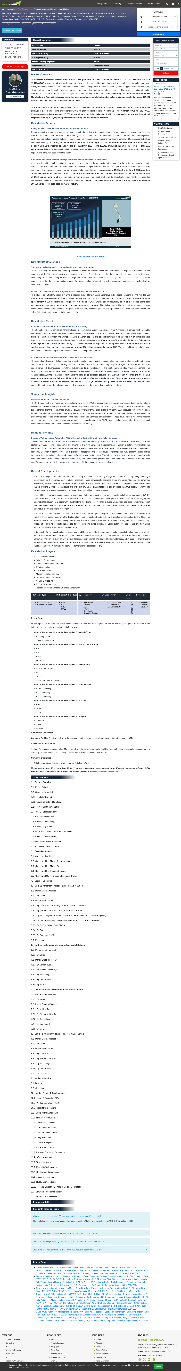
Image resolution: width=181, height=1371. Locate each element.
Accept (158, 1367)
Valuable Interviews (58, 1357)
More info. (25, 1368)
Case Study (55, 1350)
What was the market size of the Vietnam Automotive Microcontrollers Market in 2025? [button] (67, 1216)
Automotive (11, 9)
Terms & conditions (103, 1354)
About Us (99, 1343)
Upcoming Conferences (15, 1361)
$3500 (174, 17)
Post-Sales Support (165, 128)
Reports (8, 1346)
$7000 (174, 27)
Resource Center (154, 4)
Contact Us (100, 1346)
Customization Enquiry (12, 30)
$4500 (174, 22)
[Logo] (12, 3)
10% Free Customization (167, 137)
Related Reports (13, 57)
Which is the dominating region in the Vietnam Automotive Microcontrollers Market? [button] (66, 1233)
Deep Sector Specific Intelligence (166, 147)
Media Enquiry (158, 34)
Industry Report (102, 4)
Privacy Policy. (88, 1365)
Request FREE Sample (15, 67)
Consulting (118, 4)
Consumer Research (134, 4)
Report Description (15, 45)
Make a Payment (102, 1361)
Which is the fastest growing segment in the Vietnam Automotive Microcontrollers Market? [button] (69, 1241)
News (53, 1339)
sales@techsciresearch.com (105, 772)
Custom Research (12, 1339)
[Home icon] (172, 3)
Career (99, 1339)
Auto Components (25, 9)
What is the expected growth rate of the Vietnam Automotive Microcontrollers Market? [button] (67, 1250)
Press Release (11, 1354)
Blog (7, 1357)
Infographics (55, 1346)
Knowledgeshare (57, 1343)
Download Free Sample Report (90, 256)
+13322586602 (155, 1355)
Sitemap (54, 1361)
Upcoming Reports (13, 1350)
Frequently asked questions (13, 52)
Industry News (56, 1354)
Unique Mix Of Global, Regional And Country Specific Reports (166, 155)
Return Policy (101, 1350)
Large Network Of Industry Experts (165, 142)
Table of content (13, 48)
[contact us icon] (166, 3)
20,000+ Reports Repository (164, 132)
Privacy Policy (102, 1357)
